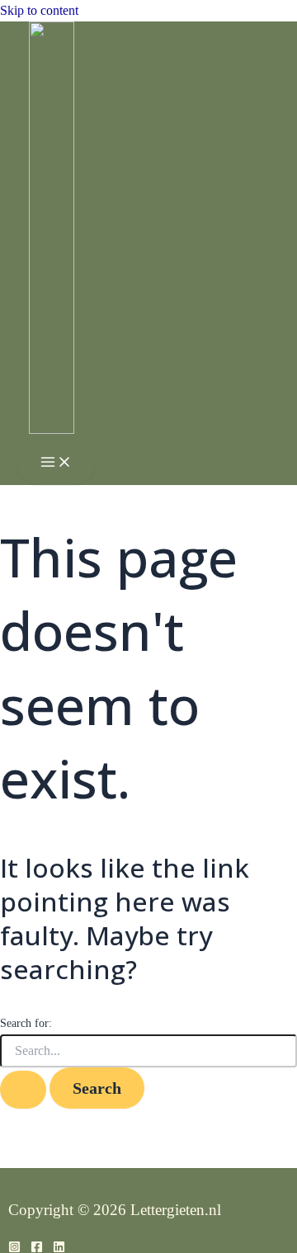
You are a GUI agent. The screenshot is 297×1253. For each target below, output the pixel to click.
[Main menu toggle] (56, 463)
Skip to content (39, 10)
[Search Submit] (23, 1090)
